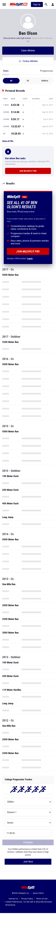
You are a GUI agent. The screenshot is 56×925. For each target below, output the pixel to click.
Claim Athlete (28, 50)
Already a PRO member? (20, 258)
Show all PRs (7, 141)
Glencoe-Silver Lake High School (17, 38)
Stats (6, 70)
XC (28, 80)
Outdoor (44, 80)
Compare (28, 842)
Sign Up (36, 4)
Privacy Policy (27, 899)
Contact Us (13, 899)
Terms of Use (41, 899)
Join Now (28, 861)
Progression (46, 70)
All (11, 80)
